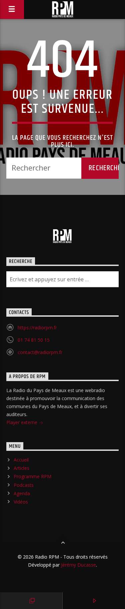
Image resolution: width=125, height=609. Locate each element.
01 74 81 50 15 (34, 340)
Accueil (21, 459)
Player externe (22, 422)
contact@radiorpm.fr (40, 352)
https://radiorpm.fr (37, 327)
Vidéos (21, 502)
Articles (21, 468)
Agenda (22, 493)
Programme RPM (32, 476)
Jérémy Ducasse (78, 565)
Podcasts (24, 485)
